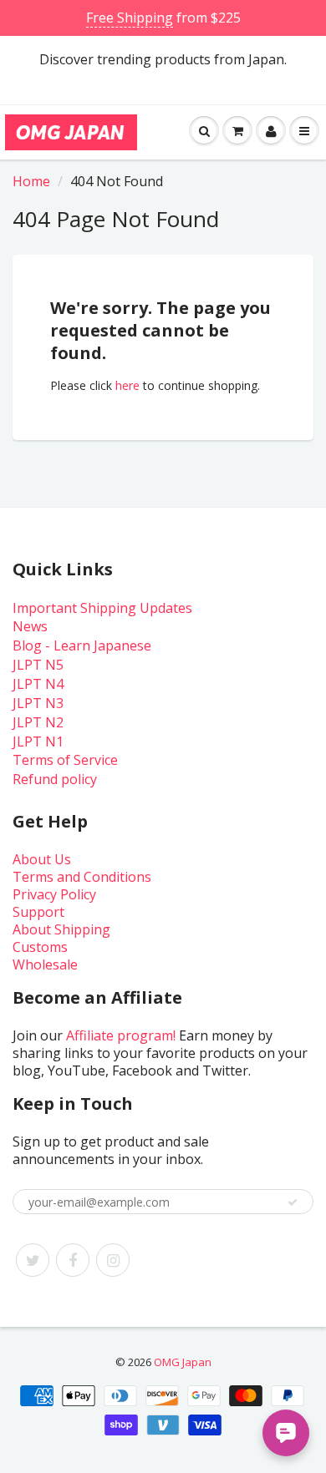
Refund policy (55, 779)
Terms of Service (65, 760)
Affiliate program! (121, 1035)
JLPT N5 (38, 665)
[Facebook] (72, 1260)
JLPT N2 (38, 722)
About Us (42, 859)
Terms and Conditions (82, 877)
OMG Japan (182, 1361)
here (127, 385)
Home (31, 181)
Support (38, 912)
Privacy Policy (54, 894)
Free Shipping (129, 17)
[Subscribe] (292, 1202)
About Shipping (61, 929)
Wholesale (45, 964)
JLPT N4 (38, 684)
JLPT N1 (38, 741)
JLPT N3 (38, 703)
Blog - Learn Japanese (82, 645)
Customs (40, 947)
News (30, 626)
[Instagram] (113, 1260)
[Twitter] (32, 1260)
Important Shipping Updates (102, 608)
